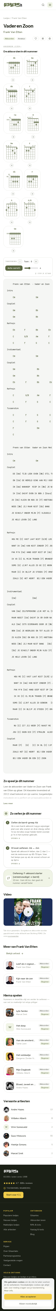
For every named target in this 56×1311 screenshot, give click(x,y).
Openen (14, 838)
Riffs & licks (35, 1224)
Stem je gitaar (44, 273)
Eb (14, 330)
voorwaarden (13, 936)
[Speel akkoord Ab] (13, 80)
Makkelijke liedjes (11, 1224)
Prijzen (6, 1246)
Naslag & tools (37, 1229)
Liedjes (6, 18)
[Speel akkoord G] (12, 222)
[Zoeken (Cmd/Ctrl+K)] (43, 4)
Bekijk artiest (13, 953)
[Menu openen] (50, 4)
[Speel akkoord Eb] (13, 194)
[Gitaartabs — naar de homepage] (13, 4)
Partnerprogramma (12, 1256)
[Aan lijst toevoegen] (43, 39)
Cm (14, 297)
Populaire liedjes (11, 1215)
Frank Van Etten (19, 18)
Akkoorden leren (38, 1220)
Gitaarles (34, 1215)
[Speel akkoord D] (33, 137)
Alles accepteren (28, 1296)
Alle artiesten (9, 1229)
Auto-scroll (14, 268)
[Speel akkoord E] (30, 165)
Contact (7, 1265)
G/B (26, 336)
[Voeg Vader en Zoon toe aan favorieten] (36, 38)
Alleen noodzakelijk (28, 1303)
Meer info (8, 1290)
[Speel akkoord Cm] (13, 137)
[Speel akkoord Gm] (13, 251)
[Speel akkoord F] (32, 194)
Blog (32, 1234)
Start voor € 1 (13, 1194)
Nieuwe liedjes (10, 1220)
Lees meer (8, 803)
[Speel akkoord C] (30, 108)
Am (37, 336)
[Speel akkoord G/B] (30, 222)
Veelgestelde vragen (13, 1260)
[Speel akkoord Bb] (12, 108)
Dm (38, 428)
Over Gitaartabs (10, 1251)
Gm (37, 297)
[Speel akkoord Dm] (12, 165)
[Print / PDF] (50, 39)
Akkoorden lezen (12, 46)
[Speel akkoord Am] (32, 80)
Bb (37, 310)
